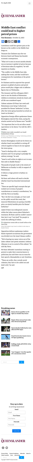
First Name (16, 415)
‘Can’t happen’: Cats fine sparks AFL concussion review (21, 352)
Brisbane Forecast (11, 8)
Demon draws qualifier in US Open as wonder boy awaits (20, 312)
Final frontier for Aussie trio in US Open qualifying (21, 336)
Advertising (17, 455)
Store (11, 455)
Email (16, 409)
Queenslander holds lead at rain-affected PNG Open (21, 328)
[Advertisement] (16, 288)
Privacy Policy (4, 453)
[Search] (21, 362)
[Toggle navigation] (29, 3)
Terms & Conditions (14, 453)
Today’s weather (5, 455)
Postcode (16, 421)
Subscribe (17, 431)
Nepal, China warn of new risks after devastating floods (21, 320)
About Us (28, 453)
